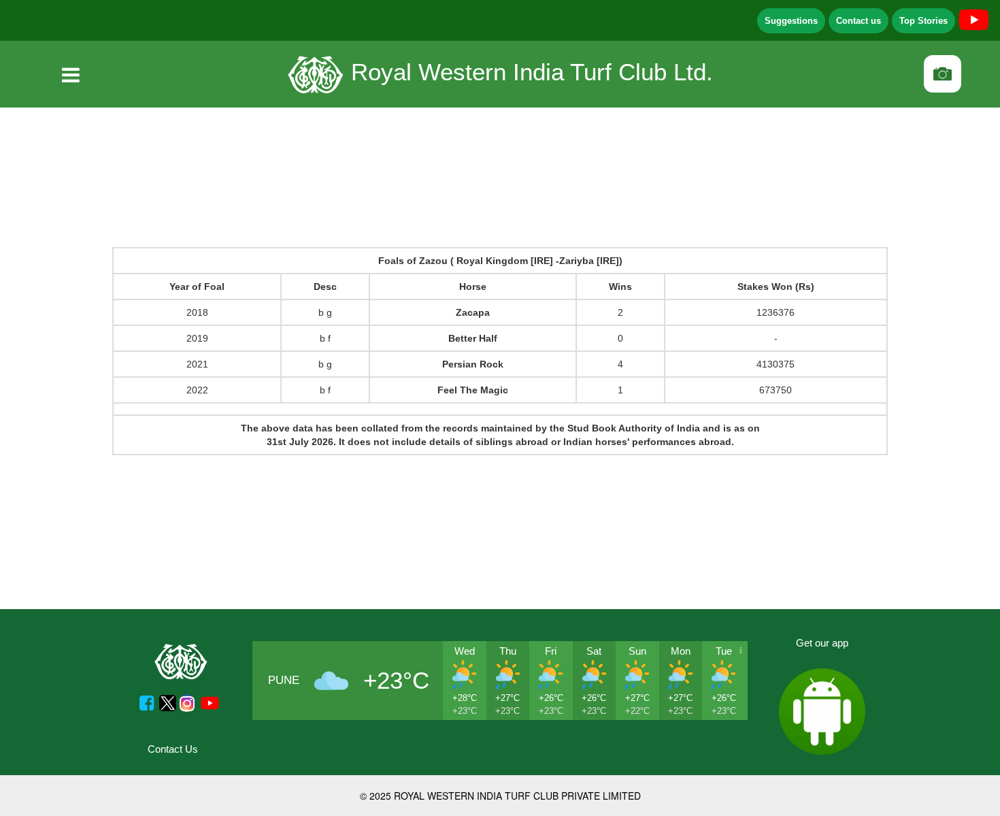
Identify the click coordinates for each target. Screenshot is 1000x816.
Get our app (822, 643)
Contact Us (173, 749)
